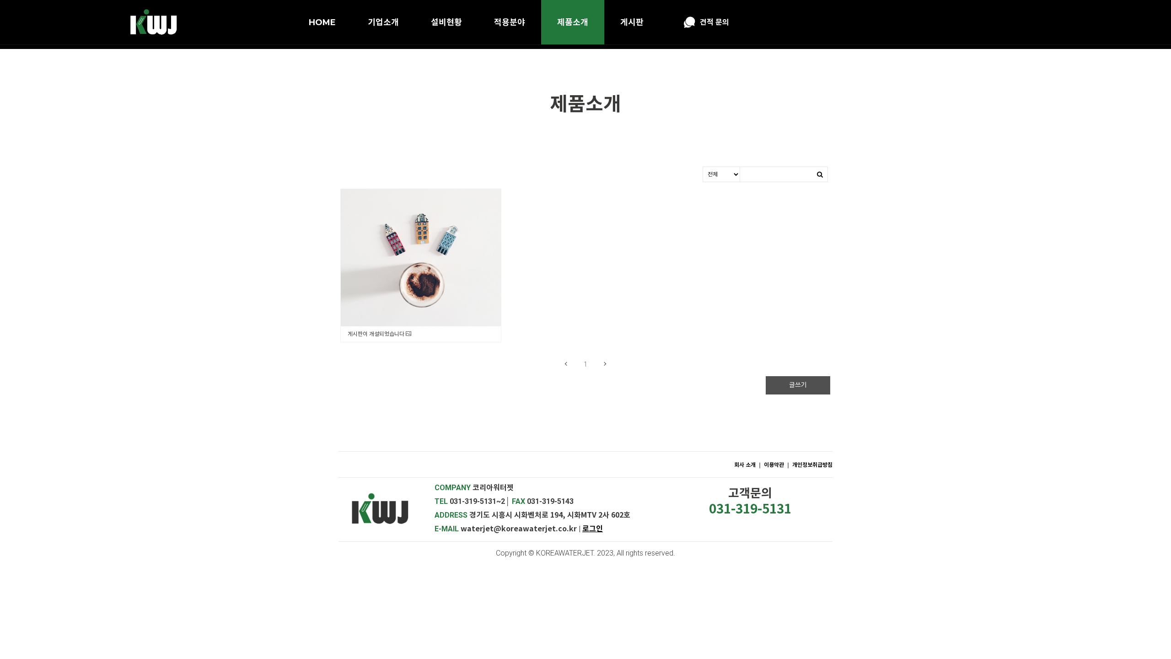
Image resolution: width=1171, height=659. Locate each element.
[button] (592, 528)
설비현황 (446, 22)
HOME (322, 22)
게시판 (632, 22)
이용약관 (774, 465)
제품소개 (572, 22)
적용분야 (509, 22)
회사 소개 (745, 465)
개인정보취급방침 (812, 465)
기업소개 (383, 22)
